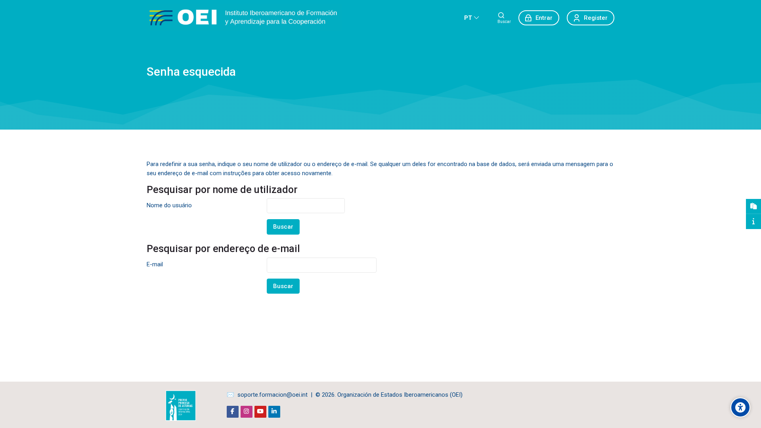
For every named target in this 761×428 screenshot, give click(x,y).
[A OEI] (753, 221)
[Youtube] (260, 412)
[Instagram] (246, 412)
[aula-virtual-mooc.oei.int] (244, 17)
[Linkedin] (274, 412)
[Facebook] (233, 412)
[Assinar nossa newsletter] (753, 206)
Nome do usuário (169, 205)
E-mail (155, 264)
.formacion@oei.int (283, 394)
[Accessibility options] (740, 407)
